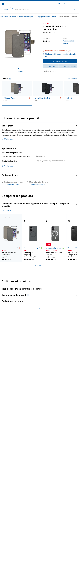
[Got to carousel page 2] (20, 68)
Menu (6, 9)
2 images (19, 71)
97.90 (46, 23)
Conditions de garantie (37, 185)
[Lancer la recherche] (12, 9)
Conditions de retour (11, 185)
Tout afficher (72, 79)
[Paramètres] (59, 3)
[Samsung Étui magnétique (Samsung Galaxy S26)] (33, 238)
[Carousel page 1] (35, 265)
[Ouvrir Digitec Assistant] (70, 3)
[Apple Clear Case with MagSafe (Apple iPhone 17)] (55, 238)
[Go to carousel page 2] (37, 265)
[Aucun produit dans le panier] (75, 3)
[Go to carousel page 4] (40, 265)
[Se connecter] (65, 3)
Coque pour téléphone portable (46, 16)
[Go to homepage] (3, 3)
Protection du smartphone (26, 16)
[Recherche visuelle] (74, 9)
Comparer (52, 66)
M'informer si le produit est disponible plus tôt (60, 55)
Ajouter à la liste (70, 66)
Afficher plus (8, 139)
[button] (60, 51)
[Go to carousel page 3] (39, 265)
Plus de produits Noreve (69, 41)
